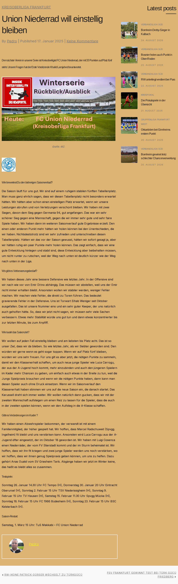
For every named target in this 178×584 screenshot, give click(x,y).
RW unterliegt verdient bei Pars (158, 79)
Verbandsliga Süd (152, 24)
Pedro (12, 41)
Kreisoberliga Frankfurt (26, 7)
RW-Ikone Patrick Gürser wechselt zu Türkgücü (43, 574)
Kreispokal (147, 94)
